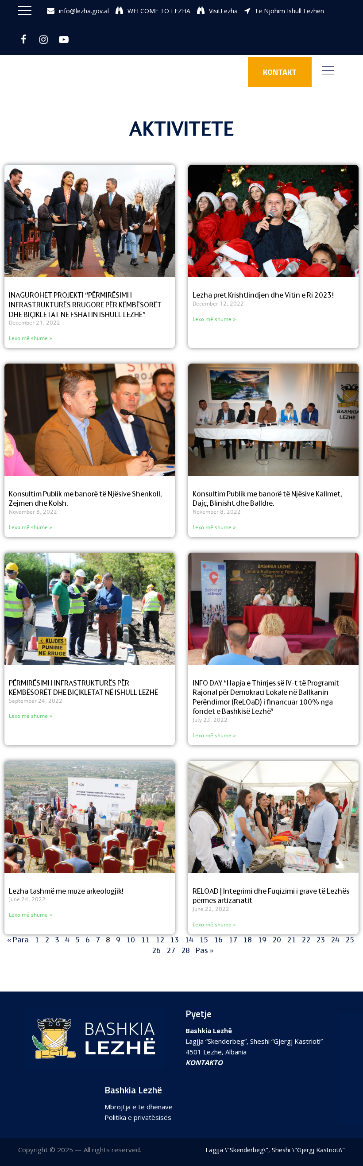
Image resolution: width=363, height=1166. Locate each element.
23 (320, 939)
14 (189, 939)
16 (218, 939)
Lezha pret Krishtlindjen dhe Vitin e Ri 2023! (263, 295)
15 (203, 939)
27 (170, 950)
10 (130, 939)
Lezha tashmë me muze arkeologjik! (66, 891)
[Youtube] (63, 39)
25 (349, 939)
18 (247, 939)
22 (305, 939)
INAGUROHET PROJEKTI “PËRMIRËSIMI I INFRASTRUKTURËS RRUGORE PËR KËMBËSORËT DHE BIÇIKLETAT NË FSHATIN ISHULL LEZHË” (85, 304)
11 (145, 939)
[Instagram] (43, 39)
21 (291, 939)
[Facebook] (23, 39)
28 (185, 950)
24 (335, 939)
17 (232, 939)
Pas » (205, 950)
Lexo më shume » (30, 338)
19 (262, 939)
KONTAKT (280, 72)
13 (174, 939)
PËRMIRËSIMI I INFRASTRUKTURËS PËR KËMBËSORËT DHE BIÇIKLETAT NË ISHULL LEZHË (83, 687)
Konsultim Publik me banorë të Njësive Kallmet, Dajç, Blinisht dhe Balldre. (267, 498)
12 (159, 939)
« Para (18, 939)
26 (156, 950)
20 (276, 939)
